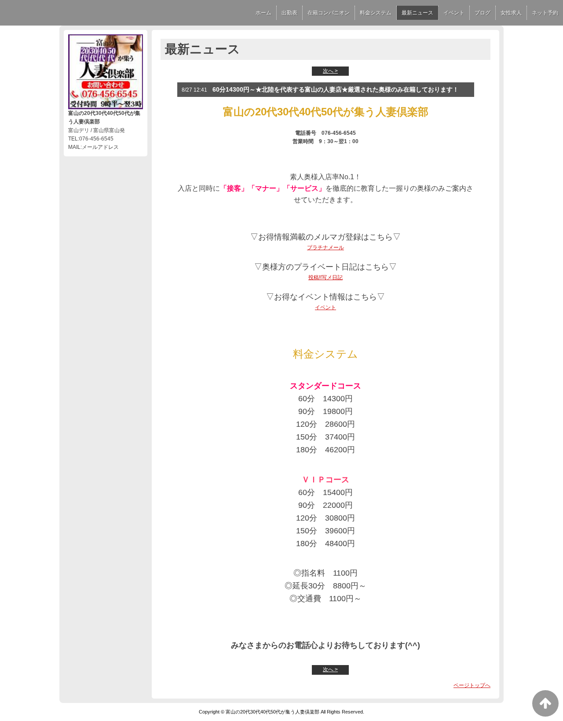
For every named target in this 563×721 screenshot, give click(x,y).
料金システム (375, 13)
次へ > (330, 71)
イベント (453, 13)
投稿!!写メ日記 (325, 277)
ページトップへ (471, 685)
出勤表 (289, 13)
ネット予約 (545, 13)
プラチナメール (325, 247)
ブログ (482, 13)
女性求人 (511, 13)
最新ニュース (417, 13)
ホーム (263, 13)
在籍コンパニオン (328, 13)
